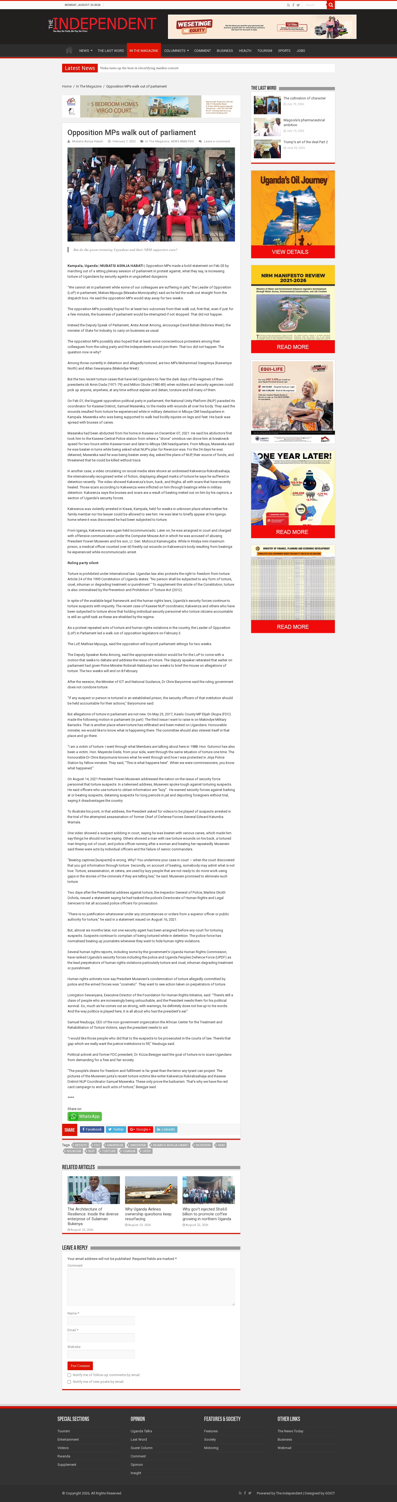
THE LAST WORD (111, 51)
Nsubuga (74, 1151)
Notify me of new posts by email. (98, 1382)
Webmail (284, 1448)
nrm (221, 1145)
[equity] (293, 401)
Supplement (67, 1465)
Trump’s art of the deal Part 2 (306, 142)
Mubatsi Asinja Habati (87, 141)
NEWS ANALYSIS (182, 141)
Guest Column (142, 1448)
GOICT (330, 1493)
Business (285, 1439)
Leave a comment (217, 141)
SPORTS (284, 51)
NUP (91, 1151)
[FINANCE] (293, 589)
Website (74, 1347)
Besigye (81, 1145)
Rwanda (64, 1456)
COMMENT (202, 51)
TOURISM (264, 51)
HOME (69, 50)
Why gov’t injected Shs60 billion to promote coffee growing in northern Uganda (207, 1214)
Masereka (138, 1145)
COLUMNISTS (175, 51)
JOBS (301, 51)
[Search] (331, 5)
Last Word (139, 1439)
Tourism (64, 1431)
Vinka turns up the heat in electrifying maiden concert (139, 68)
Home (67, 86)
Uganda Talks (141, 1431)
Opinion (137, 1465)
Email (73, 1330)
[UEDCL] (293, 494)
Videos (63, 1448)
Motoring (211, 1448)
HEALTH (245, 51)
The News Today (290, 1431)
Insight (136, 1473)
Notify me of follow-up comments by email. (106, 1375)
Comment (75, 1265)
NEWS (84, 51)
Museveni (203, 1145)
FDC (97, 1145)
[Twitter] (298, 5)
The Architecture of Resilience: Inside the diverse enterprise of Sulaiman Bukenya (93, 1216)
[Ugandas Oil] (293, 214)
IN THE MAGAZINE (144, 51)
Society (210, 1439)
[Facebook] (293, 5)
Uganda (129, 1151)
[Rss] (289, 5)
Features (211, 1431)
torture (109, 1151)
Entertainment (68, 1439)
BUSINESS (225, 51)
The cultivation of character (305, 98)
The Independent (289, 1493)
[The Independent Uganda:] (102, 23)
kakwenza (115, 1145)
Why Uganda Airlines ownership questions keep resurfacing (148, 1214)
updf (147, 1151)
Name (73, 1313)
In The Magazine (89, 86)
